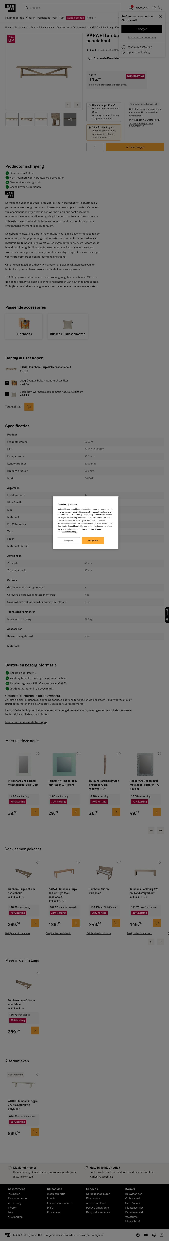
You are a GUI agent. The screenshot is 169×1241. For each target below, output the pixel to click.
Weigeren (68, 541)
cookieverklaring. (69, 532)
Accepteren (93, 541)
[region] (86, 522)
